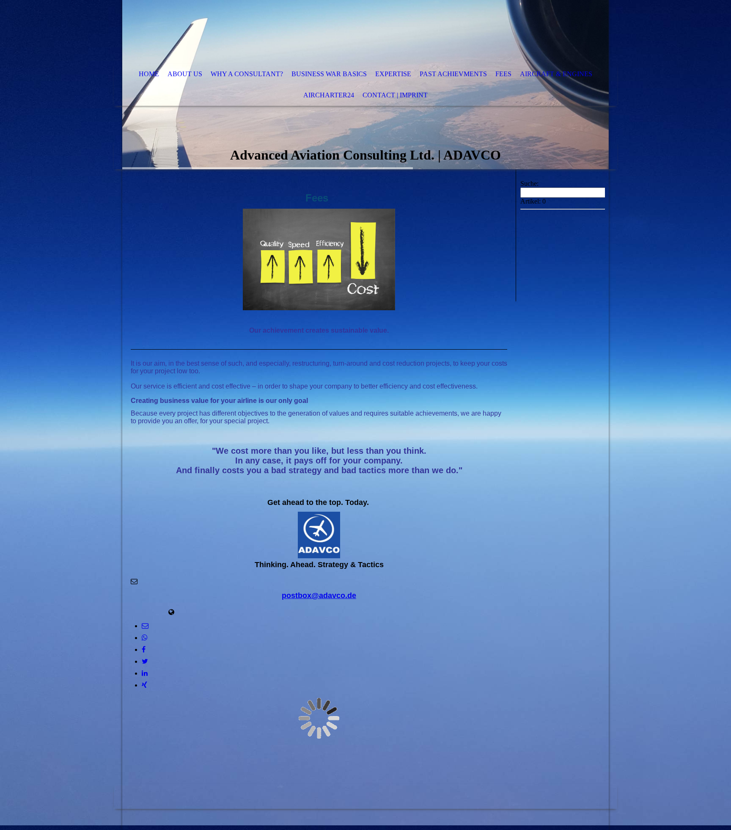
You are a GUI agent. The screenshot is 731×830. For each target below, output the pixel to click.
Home (149, 73)
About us (185, 73)
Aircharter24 (328, 95)
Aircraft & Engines (556, 73)
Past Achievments (453, 73)
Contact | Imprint (395, 95)
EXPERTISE (393, 73)
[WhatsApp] (145, 637)
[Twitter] (145, 661)
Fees (503, 73)
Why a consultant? (247, 73)
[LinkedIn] (145, 673)
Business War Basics (329, 73)
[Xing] (144, 685)
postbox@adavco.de (319, 595)
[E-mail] (145, 625)
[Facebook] (144, 649)
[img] (340, 31)
